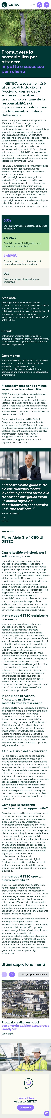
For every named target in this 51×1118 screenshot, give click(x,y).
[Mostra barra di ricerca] (39, 5)
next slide (12, 974)
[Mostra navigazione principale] (46, 5)
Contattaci (25, 1107)
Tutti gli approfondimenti (33, 974)
